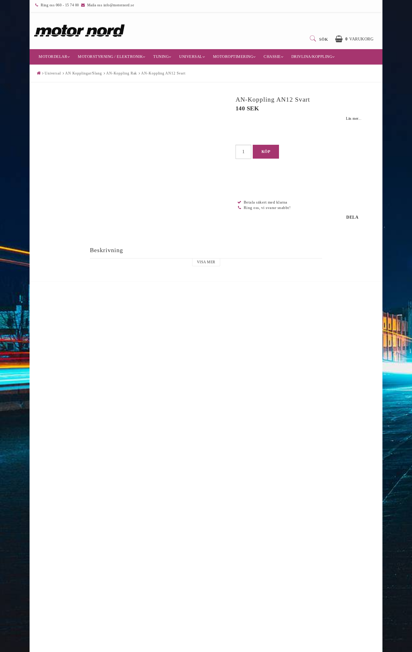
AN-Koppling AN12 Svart (163, 73)
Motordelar (53, 56)
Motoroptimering (233, 56)
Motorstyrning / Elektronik (110, 56)
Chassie (272, 56)
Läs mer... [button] (353, 119)
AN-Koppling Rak (121, 73)
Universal (190, 56)
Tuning (161, 56)
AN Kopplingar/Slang (83, 73)
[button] (354, 39)
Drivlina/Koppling (311, 56)
